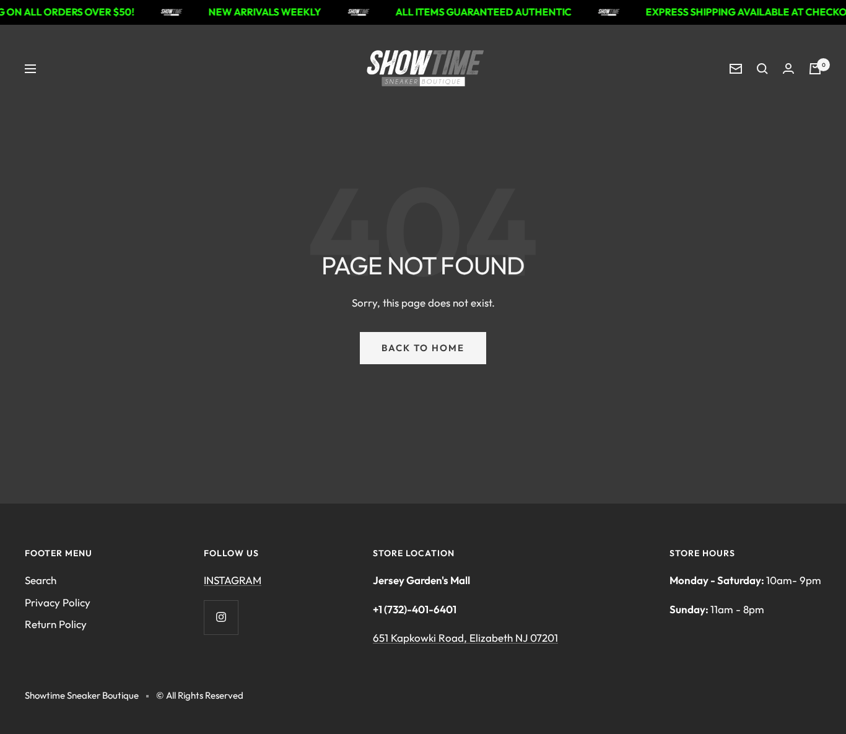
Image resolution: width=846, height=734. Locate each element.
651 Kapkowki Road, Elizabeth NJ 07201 (465, 637)
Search (40, 580)
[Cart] (815, 68)
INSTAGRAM (232, 580)
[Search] (762, 68)
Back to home (423, 348)
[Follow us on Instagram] (221, 617)
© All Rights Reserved (199, 695)
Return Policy (56, 624)
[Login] (788, 68)
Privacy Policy (57, 602)
